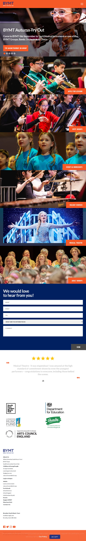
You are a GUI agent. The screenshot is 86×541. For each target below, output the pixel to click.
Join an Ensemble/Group (9, 470)
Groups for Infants (8, 463)
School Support (7, 487)
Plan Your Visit (7, 496)
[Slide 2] (9, 53)
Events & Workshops (74, 167)
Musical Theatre (75, 243)
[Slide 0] (4, 53)
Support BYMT (7, 494)
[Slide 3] (12, 53)
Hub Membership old (9, 489)
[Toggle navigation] (82, 4)
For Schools (6, 482)
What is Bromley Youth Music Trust (12, 453)
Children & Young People (10, 460)
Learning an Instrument (9, 465)
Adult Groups (77, 280)
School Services (7, 485)
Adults (5, 476)
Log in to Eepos (7, 473)
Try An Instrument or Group (16, 48)
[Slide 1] (7, 53)
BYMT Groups (77, 129)
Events (5, 492)
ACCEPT (54, 537)
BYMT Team (6, 456)
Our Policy (43, 537)
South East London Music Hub (11, 458)
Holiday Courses (76, 205)
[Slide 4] (14, 53)
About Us (6, 451)
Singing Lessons (7, 467)
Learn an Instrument (8, 478)
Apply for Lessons (75, 91)
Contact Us (6, 499)
